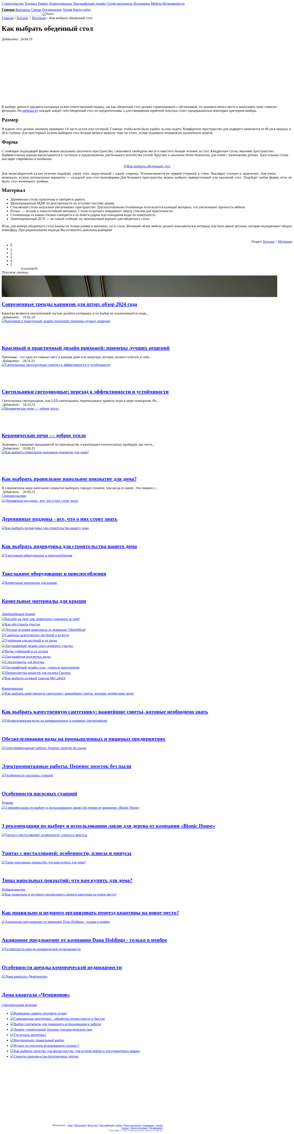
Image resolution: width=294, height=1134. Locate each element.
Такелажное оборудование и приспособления (54, 573)
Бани (70, 1125)
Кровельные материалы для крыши (44, 601)
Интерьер (39, 18)
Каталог (23, 18)
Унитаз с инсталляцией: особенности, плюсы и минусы (67, 853)
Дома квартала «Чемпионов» (36, 994)
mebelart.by (30, 110)
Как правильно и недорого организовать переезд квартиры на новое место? (90, 912)
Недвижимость (173, 3)
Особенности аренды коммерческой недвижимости (62, 967)
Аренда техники (138, 1127)
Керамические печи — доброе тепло (44, 435)
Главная (7, 18)
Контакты (22, 9)
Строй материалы (120, 3)
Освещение (148, 1125)
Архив (67, 9)
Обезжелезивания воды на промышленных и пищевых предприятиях (83, 739)
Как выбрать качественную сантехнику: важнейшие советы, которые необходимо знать (105, 711)
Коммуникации (60, 3)
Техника (31, 3)
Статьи (36, 9)
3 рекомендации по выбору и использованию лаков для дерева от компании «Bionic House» (108, 826)
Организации (52, 9)
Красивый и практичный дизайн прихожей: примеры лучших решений (86, 348)
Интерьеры (141, 3)
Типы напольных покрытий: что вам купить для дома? (67, 880)
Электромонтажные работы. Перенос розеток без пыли (66, 766)
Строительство (13, 3)
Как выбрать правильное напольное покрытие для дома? (69, 479)
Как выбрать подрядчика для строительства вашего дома (69, 546)
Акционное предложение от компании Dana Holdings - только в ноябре (84, 940)
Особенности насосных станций (39, 793)
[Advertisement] (131, 71)
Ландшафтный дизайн (89, 3)
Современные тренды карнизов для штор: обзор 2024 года (69, 304)
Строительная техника (19, 1005)
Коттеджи (93, 1125)
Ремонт (43, 3)
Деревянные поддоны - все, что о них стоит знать (60, 519)
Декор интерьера (132, 1125)
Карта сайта (82, 9)
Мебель (156, 3)
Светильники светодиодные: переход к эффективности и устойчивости (85, 391)
